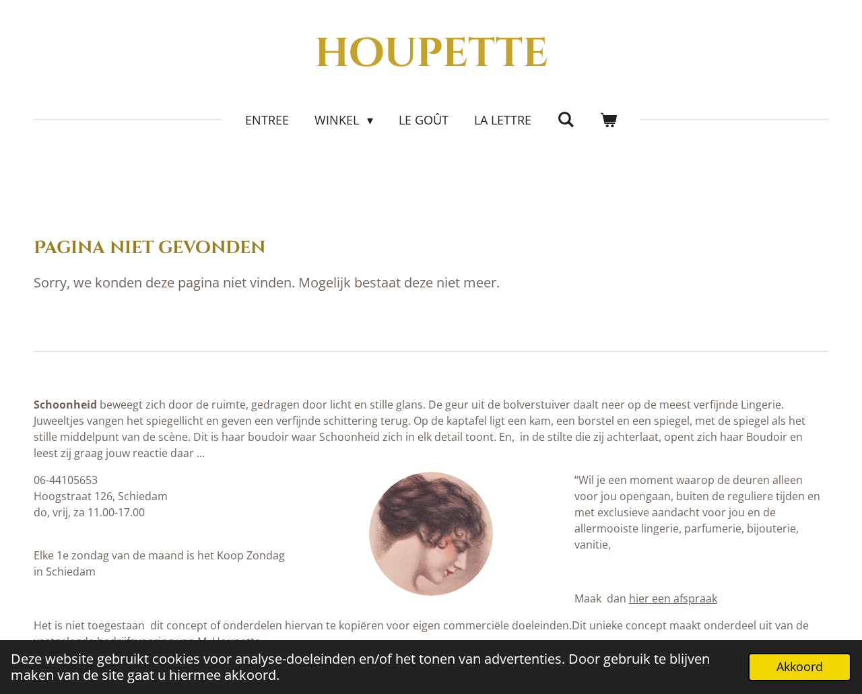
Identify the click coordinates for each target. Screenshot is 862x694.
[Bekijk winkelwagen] (608, 120)
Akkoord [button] (799, 666)
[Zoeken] (565, 119)
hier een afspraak (673, 598)
